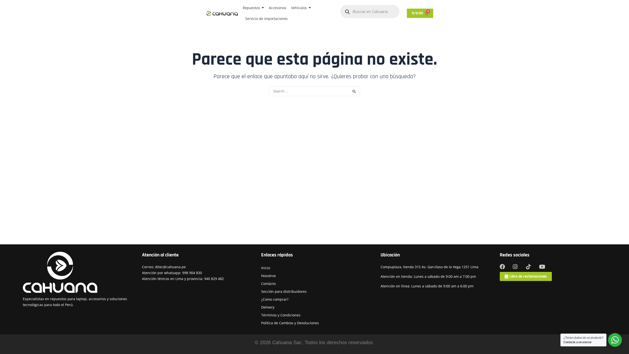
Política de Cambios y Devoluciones (290, 323)
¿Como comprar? (274, 299)
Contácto (268, 283)
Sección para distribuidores (284, 291)
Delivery (267, 307)
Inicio (265, 268)
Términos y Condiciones (280, 315)
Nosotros (268, 275)
